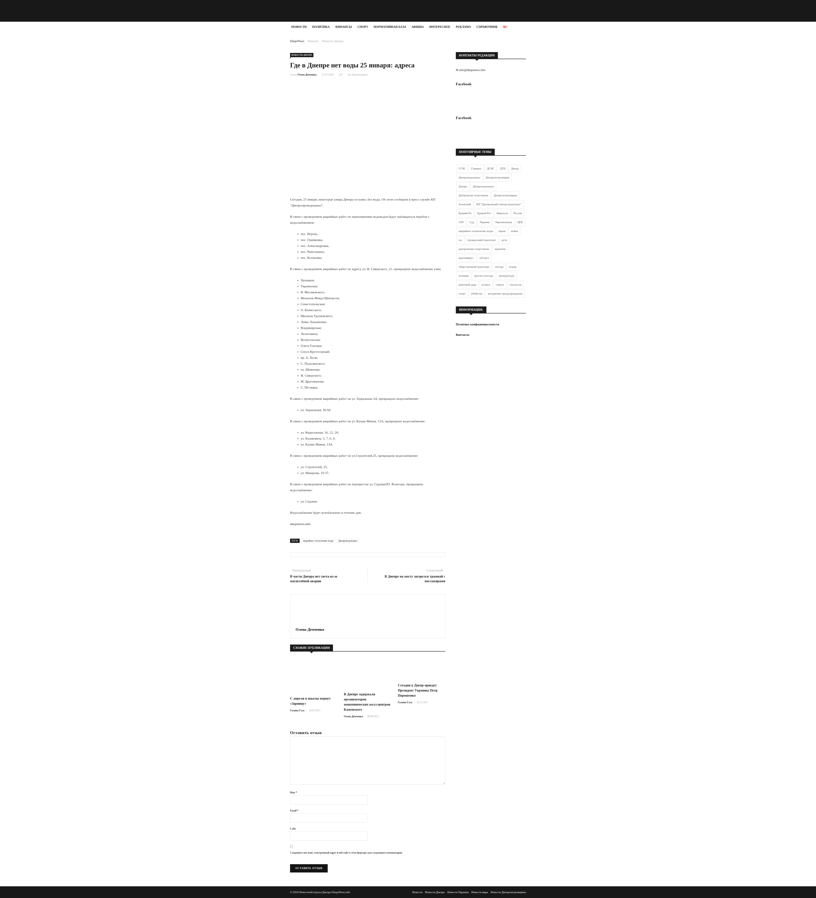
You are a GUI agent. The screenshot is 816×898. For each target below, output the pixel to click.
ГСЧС (462, 168)
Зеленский (465, 204)
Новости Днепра (332, 41)
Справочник (487, 26)
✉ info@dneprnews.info (470, 70)
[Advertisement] (25, 96)
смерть (500, 284)
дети (504, 240)
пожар (513, 266)
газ (460, 240)
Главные (476, 168)
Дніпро (463, 186)
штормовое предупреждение (505, 293)
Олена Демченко (307, 74)
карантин (500, 248)
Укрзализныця (503, 222)
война (514, 231)
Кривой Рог (484, 213)
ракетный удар (467, 284)
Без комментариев (358, 74)
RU (505, 26)
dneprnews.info (300, 524)
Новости (299, 26)
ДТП (503, 168)
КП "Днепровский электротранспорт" (498, 204)
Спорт (362, 26)
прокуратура (506, 275)
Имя (293, 792)
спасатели (515, 284)
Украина (485, 222)
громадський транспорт (482, 240)
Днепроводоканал (347, 540)
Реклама (463, 26)
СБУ (461, 222)
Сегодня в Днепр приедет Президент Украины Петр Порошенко (418, 690)
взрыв (502, 231)
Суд (471, 222)
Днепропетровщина (497, 177)
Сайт (293, 828)
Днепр (515, 168)
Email (294, 810)
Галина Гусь (297, 710)
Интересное (439, 26)
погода (499, 266)
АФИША (418, 26)
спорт (462, 293)
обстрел (484, 257)
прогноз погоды (483, 275)
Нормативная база (390, 26)
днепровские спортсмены (474, 248)
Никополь (502, 213)
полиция (464, 275)
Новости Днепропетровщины (508, 892)
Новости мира (479, 892)
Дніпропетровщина (505, 195)
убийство (476, 293)
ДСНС (490, 168)
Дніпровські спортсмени (473, 195)
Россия (518, 213)
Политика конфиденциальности (477, 324)
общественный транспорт (474, 266)
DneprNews (297, 41)
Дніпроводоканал (483, 186)
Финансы (343, 26)
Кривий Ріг (465, 213)
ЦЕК (520, 222)
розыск (486, 284)
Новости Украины (458, 892)
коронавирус (466, 257)
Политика (321, 26)
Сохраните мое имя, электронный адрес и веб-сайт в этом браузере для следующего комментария (346, 852)
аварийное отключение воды (318, 540)
